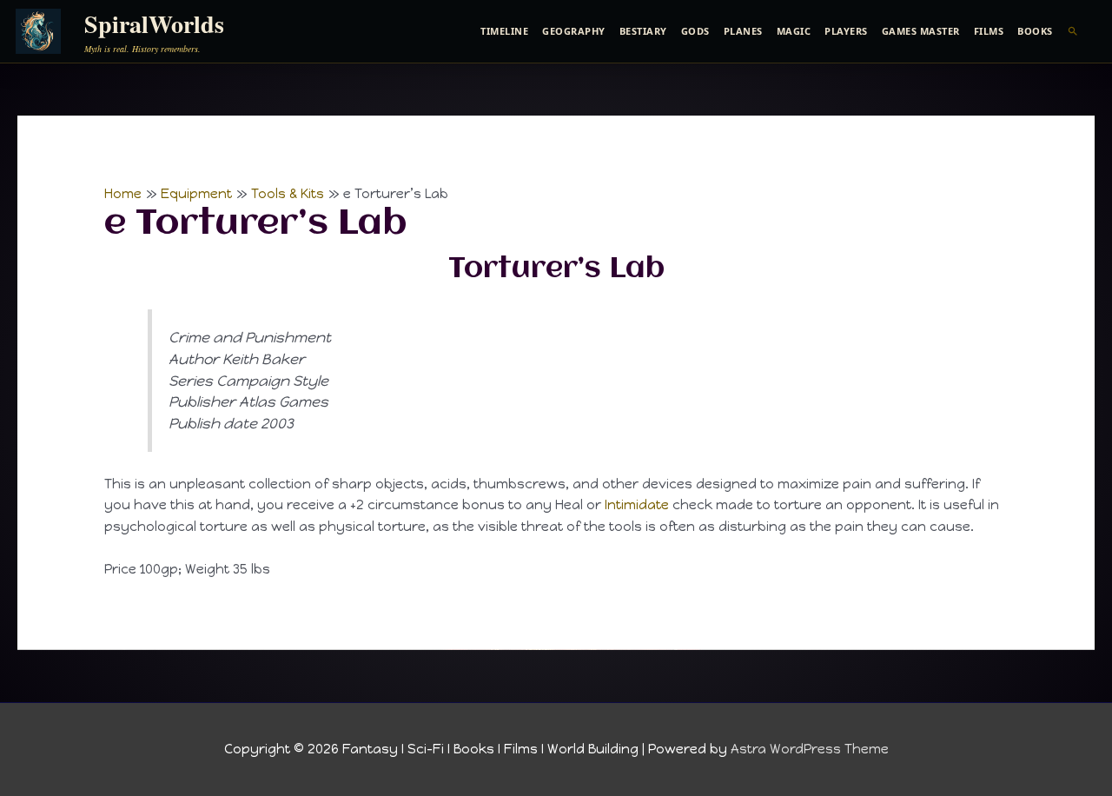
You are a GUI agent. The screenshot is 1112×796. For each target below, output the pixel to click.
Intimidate (637, 505)
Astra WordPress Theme (810, 749)
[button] (1073, 31)
